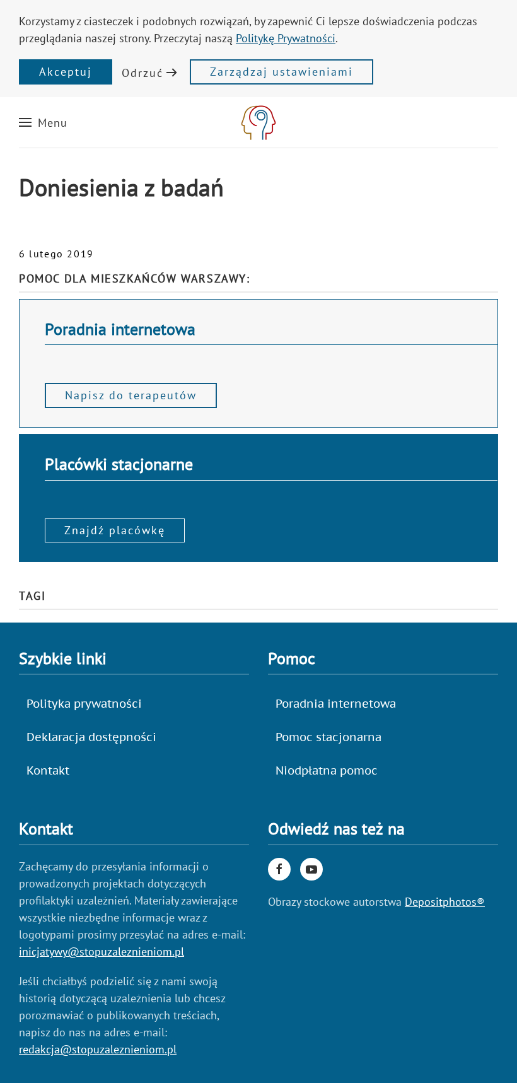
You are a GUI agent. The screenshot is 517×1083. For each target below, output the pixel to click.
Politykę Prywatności (285, 38)
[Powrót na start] (258, 122)
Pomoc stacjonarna (328, 737)
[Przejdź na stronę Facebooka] (279, 869)
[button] (43, 122)
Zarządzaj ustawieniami (281, 71)
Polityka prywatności (84, 703)
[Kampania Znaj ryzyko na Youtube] (311, 869)
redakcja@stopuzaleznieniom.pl (98, 1049)
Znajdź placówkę (114, 530)
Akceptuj (65, 71)
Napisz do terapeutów (131, 395)
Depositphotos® (445, 901)
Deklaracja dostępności (91, 737)
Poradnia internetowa (336, 703)
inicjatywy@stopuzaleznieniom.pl (101, 951)
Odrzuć (142, 73)
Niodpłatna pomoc (327, 770)
